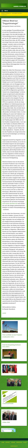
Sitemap (13, 442)
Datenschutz (14, 446)
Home (2, 442)
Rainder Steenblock (6, 13)
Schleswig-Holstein (17, 13)
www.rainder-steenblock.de (9, 203)
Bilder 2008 (6, 422)
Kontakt (8, 442)
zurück (4, 313)
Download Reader (8, 403)
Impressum (19, 442)
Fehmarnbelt (4, 14)
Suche (25, 442)
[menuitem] (2, 442)
